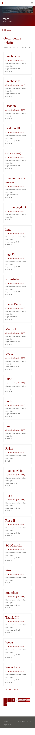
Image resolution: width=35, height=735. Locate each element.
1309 (5, 704)
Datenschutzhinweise (26, 721)
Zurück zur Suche (12, 689)
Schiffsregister (7, 30)
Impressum (7, 725)
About (6, 721)
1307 (24, 700)
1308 (28, 700)
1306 (20, 700)
